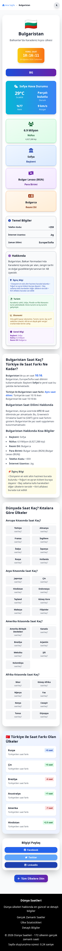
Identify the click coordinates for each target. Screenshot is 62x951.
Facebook (32, 850)
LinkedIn (33, 865)
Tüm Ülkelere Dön (32, 878)
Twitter (33, 857)
